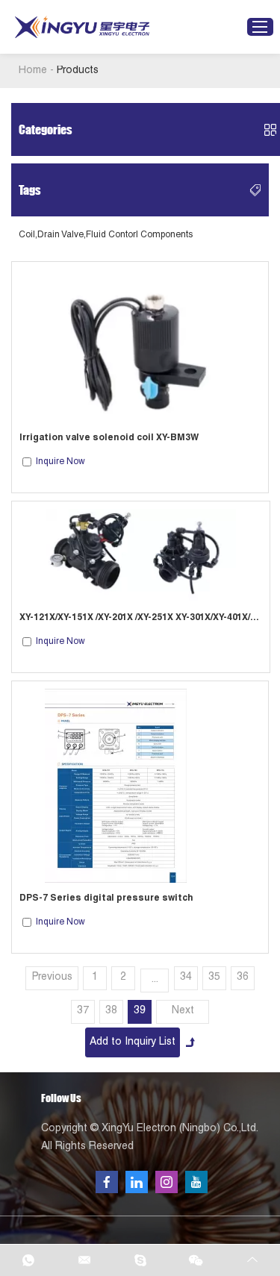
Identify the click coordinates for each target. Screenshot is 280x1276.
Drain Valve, (61, 235)
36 (243, 977)
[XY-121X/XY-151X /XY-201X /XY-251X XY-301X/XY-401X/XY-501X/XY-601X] (141, 555)
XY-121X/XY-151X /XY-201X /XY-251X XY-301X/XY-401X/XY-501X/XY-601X (140, 617)
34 (186, 977)
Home (33, 71)
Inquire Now (60, 461)
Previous (52, 977)
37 (83, 1011)
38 (111, 1011)
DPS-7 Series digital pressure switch (106, 898)
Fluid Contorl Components (139, 235)
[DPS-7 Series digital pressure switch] (140, 786)
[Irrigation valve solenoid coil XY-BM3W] (140, 345)
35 (214, 977)
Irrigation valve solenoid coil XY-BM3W (109, 438)
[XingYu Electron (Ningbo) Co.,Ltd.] (82, 27)
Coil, (28, 235)
